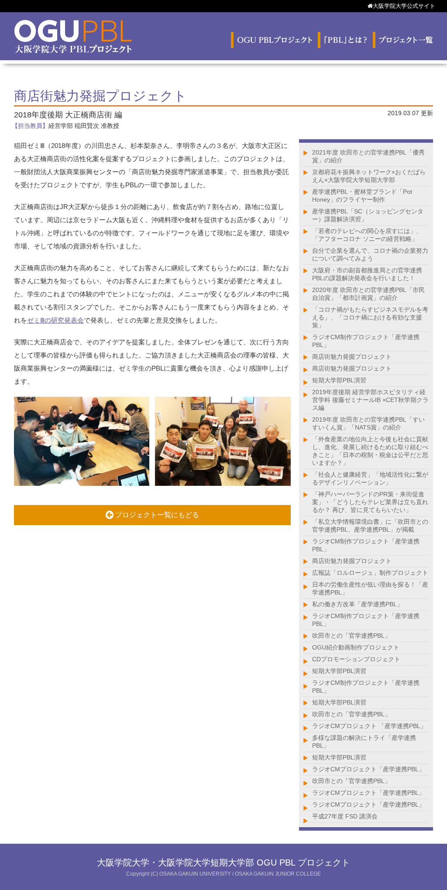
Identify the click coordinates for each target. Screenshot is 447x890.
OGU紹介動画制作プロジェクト (355, 647)
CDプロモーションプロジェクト (356, 659)
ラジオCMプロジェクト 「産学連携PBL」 (369, 725)
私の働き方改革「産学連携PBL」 (357, 604)
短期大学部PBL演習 (339, 380)
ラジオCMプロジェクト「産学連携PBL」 (368, 769)
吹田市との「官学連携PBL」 (351, 635)
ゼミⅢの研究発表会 (55, 320)
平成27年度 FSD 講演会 (345, 816)
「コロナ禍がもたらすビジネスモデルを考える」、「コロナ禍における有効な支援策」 (370, 317)
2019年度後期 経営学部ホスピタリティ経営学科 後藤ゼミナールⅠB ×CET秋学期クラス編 (370, 399)
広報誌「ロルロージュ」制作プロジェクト (370, 572)
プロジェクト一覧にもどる (156, 515)
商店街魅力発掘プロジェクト (352, 356)
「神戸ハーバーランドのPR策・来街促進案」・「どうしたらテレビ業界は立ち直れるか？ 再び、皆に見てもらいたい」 (370, 502)
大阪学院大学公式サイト (404, 6)
